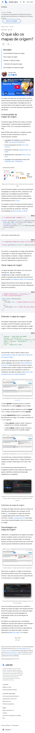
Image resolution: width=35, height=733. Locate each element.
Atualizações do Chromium (10, 698)
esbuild (31, 279)
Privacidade (15, 725)
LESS (26, 145)
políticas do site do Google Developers (12, 654)
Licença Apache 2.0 (13, 652)
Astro (6, 156)
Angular (21, 150)
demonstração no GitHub (19, 211)
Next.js (24, 155)
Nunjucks (14, 142)
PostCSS (7, 147)
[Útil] (9, 30)
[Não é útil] (11, 30)
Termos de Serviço (6, 725)
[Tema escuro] (32, 216)
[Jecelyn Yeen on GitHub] (11, 75)
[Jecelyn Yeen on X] (9, 75)
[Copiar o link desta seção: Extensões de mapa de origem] (25, 505)
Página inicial (4, 26)
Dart (13, 161)
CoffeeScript (19, 161)
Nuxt (28, 155)
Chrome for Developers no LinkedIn (12, 715)
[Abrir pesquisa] (21, 2)
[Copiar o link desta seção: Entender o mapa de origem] (27, 317)
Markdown (21, 142)
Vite (11, 279)
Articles (4, 7)
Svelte (6, 152)
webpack (16, 279)
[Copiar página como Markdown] (8, 44)
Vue (29, 150)
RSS (4, 718)
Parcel (26, 279)
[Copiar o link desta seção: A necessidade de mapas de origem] (17, 117)
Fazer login (30, 2)
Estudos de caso (7, 701)
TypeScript (8, 161)
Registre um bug (7, 687)
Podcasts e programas (8, 704)
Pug (10, 142)
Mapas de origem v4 (15, 632)
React (26, 150)
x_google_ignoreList (19, 518)
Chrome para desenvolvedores (10, 696)
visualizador (17, 400)
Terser (18, 201)
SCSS (23, 145)
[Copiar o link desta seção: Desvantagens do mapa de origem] (17, 530)
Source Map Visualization (18, 374)
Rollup (21, 279)
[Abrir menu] (2, 2)
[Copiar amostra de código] (34, 216)
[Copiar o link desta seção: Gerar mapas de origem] (23, 265)
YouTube (5, 713)
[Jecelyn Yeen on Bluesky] (14, 75)
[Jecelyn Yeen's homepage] (16, 75)
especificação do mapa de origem (11, 355)
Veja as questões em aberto (10, 689)
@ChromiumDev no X (8, 710)
